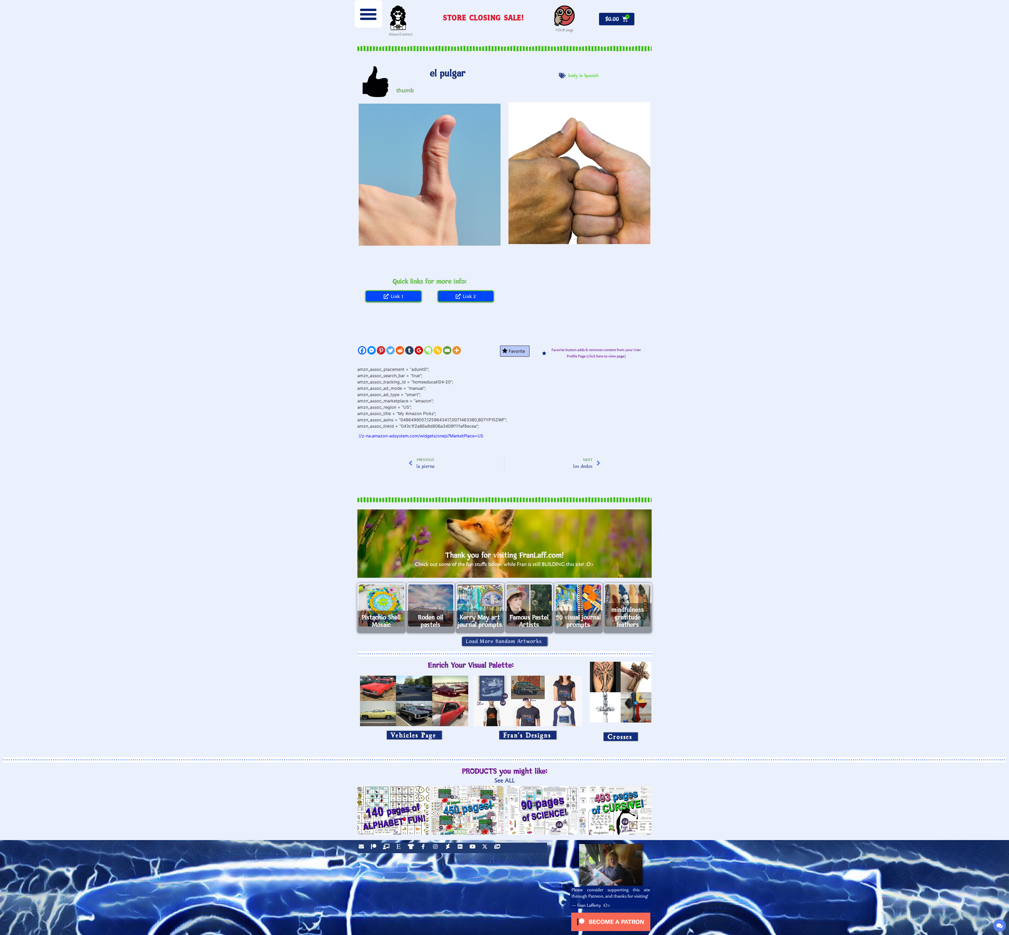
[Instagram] (436, 848)
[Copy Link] (438, 350)
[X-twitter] (486, 848)
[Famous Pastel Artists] (529, 605)
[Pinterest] (381, 350)
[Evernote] (428, 350)
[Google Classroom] (419, 350)
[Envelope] (362, 848)
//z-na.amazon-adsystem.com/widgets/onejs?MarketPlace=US (421, 435)
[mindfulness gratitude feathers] (628, 605)
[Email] (447, 350)
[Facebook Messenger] (371, 350)
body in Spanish (583, 76)
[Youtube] (474, 848)
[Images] (498, 848)
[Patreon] (375, 848)
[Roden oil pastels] (431, 605)
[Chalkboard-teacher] (387, 848)
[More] (456, 350)
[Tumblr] (409, 350)
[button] (368, 14)
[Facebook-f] (424, 848)
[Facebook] (362, 350)
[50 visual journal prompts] (578, 605)
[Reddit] (400, 350)
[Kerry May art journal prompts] (480, 605)
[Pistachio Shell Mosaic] (381, 605)
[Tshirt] (412, 848)
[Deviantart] (449, 848)
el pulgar (448, 73)
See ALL (505, 780)
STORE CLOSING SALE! (483, 17)
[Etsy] (399, 848)
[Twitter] (390, 350)
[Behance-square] (461, 848)
